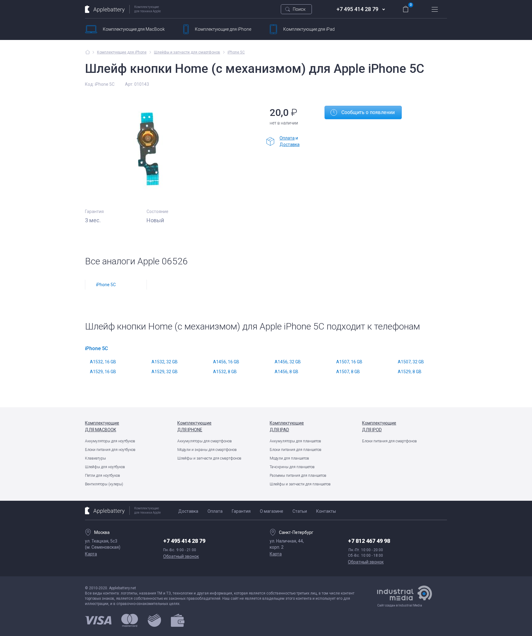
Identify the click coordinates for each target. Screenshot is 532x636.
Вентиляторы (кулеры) (104, 484)
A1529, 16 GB (103, 371)
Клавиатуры (95, 458)
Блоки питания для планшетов (295, 450)
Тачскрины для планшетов (292, 467)
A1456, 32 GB (288, 361)
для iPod (379, 426)
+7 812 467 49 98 (369, 541)
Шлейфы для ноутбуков (105, 467)
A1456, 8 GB (286, 371)
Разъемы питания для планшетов (298, 475)
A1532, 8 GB (225, 371)
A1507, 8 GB (348, 371)
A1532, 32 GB (164, 361)
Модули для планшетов (289, 458)
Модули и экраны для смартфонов (207, 450)
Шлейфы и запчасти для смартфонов (209, 458)
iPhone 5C (236, 52)
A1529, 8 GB (409, 371)
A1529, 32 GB (164, 371)
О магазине (271, 511)
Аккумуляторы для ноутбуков (110, 441)
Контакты (326, 511)
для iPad (309, 29)
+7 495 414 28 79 (357, 9)
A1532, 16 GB (103, 361)
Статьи (299, 511)
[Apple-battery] (87, 51)
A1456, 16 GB (226, 361)
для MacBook (134, 29)
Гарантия (241, 511)
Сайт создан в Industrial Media (399, 605)
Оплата (287, 138)
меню (435, 9)
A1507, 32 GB (411, 361)
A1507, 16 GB (349, 361)
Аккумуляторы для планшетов (295, 441)
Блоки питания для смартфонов (389, 441)
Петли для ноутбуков (102, 475)
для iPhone (223, 29)
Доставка (290, 144)
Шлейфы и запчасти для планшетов (300, 484)
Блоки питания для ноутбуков (110, 450)
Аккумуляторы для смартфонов (204, 441)
